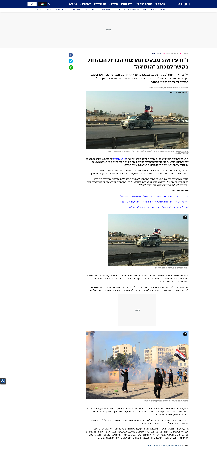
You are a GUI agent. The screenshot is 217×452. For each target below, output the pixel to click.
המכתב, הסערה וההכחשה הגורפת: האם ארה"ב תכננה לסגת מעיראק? (154, 196)
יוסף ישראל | (183, 88)
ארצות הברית (174, 445)
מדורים (114, 4)
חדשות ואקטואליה (172, 54)
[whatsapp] (70, 67)
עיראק (149, 445)
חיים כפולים (126, 4)
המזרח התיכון (160, 445)
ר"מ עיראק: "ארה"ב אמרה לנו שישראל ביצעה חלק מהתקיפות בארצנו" (154, 201)
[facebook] (70, 55)
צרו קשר (73, 4)
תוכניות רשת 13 (144, 4)
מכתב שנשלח (119, 159)
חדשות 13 (160, 4)
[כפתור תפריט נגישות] (3, 381)
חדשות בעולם (157, 54)
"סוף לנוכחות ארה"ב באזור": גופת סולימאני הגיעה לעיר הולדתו (157, 207)
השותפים (86, 4)
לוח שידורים (100, 4)
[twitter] (70, 61)
